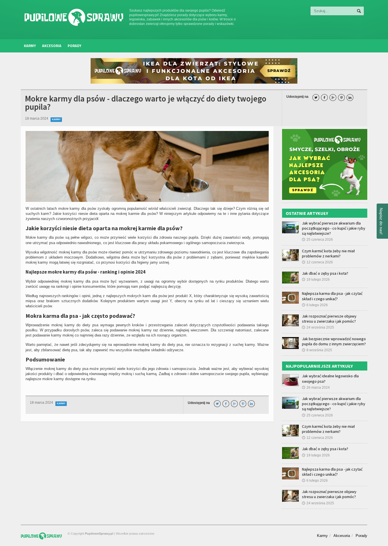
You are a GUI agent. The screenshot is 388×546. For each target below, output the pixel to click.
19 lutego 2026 (316, 280)
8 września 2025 (317, 350)
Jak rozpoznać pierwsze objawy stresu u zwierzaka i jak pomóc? (329, 319)
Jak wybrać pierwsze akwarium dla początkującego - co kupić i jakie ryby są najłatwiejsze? (333, 228)
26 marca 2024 (316, 388)
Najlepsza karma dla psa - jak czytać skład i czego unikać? (332, 296)
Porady (74, 45)
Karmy (30, 45)
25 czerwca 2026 (317, 240)
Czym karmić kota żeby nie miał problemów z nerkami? (328, 253)
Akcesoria (51, 45)
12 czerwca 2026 (317, 262)
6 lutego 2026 (315, 305)
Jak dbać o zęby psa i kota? (325, 273)
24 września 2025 (318, 327)
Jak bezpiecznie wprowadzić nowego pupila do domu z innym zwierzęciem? (334, 341)
